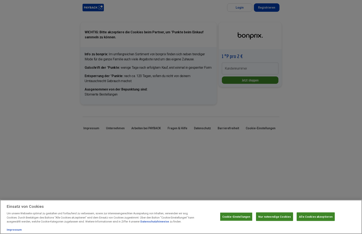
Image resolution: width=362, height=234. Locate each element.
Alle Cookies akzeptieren (315, 216)
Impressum (14, 229)
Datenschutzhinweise (154, 221)
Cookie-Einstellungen (236, 216)
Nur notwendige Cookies (274, 216)
